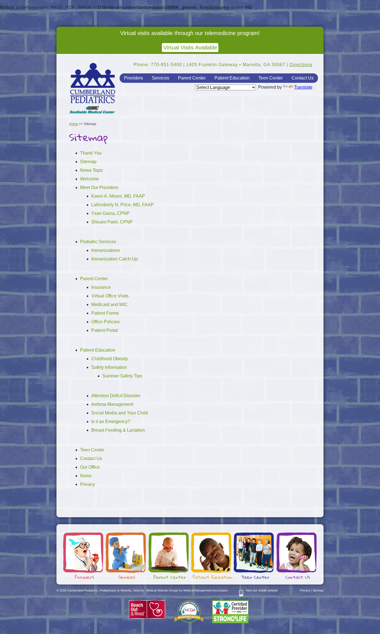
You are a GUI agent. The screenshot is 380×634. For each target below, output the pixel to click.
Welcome (89, 178)
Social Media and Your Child (119, 413)
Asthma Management (112, 404)
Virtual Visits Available (190, 47)
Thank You (91, 153)
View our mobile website (262, 590)
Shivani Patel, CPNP (112, 222)
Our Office (90, 467)
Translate (303, 87)
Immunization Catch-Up (114, 259)
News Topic (91, 170)
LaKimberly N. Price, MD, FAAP (122, 204)
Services (160, 78)
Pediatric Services (98, 241)
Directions (301, 64)
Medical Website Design (162, 590)
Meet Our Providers (99, 187)
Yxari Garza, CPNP (110, 213)
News (86, 475)
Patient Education (232, 78)
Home (73, 124)
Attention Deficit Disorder (115, 395)
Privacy (87, 484)
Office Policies (105, 321)
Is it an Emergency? (110, 421)
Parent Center (192, 78)
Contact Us (303, 78)
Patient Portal (104, 330)
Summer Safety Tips (122, 376)
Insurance (101, 287)
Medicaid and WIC (109, 304)
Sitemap (88, 161)
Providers (133, 78)
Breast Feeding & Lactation (118, 430)
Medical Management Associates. (205, 590)
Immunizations (105, 250)
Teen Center (270, 78)
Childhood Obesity (109, 358)
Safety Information (109, 367)
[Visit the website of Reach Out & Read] (147, 617)
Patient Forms (105, 313)
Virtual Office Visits (110, 296)
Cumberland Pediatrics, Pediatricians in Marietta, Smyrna (92, 88)
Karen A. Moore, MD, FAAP (118, 196)
